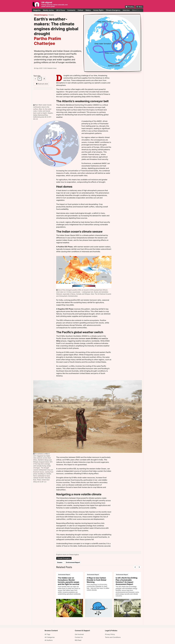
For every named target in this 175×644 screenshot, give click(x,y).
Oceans (51, 15)
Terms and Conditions (113, 637)
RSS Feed (78, 640)
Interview (126, 10)
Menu (140, 7)
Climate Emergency (113, 10)
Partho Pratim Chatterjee (47, 41)
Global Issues (137, 10)
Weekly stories (48, 10)
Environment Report (73, 562)
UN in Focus (60, 10)
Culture (80, 10)
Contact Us (79, 637)
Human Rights (98, 10)
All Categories (50, 637)
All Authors (49, 640)
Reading (131, 7)
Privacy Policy (110, 634)
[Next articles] (139, 567)
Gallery (88, 10)
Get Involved (79, 634)
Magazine (37, 10)
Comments (71, 10)
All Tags (47, 634)
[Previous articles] (135, 567)
